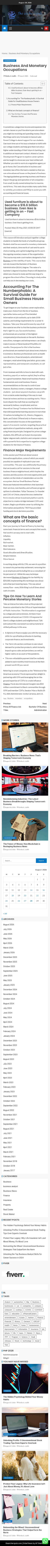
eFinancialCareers (30, 1314)
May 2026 (7, 938)
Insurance (7, 1200)
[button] (10, 28)
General (27, 1321)
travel (37, 1341)
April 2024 (7, 1022)
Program (15, 1337)
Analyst (7, 1302)
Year (6, 1345)
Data (6, 1314)
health (7, 1325)
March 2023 (8, 1082)
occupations (28, 698)
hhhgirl (6, 1358)
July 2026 (7, 929)
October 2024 (9, 999)
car (18, 1306)
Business (7, 260)
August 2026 (8, 924)
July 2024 (7, 1008)
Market (29, 1333)
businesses (9, 1306)
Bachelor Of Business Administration (38, 706)
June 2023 (7, 1068)
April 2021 (7, 1147)
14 (31, 890)
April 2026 (7, 943)
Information (22, 1329)
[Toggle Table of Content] (41, 84)
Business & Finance (20, 577)
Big (27, 1302)
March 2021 (8, 1152)
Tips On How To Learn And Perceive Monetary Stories (24, 115)
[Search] (42, 28)
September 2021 (10, 1124)
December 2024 (10, 989)
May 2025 (7, 980)
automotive (18, 1302)
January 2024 (9, 1036)
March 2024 (8, 1027)
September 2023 (10, 1054)
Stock (17, 1341)
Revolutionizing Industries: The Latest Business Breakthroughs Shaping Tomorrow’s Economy (24, 801)
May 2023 (7, 1073)
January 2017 (9, 1170)
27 (25, 901)
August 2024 (8, 1003)
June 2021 (7, 1138)
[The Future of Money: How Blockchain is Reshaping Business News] (25, 826)
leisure (7, 1333)
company (38, 1306)
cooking (19, 1310)
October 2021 (9, 1119)
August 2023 (8, 1059)
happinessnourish (10, 1354)
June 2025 (7, 975)
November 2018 (10, 1161)
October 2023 (9, 1050)
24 (6, 901)
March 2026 (8, 948)
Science (25, 1337)
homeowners (34, 1325)
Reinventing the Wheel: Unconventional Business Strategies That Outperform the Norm (22, 1530)
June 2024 (7, 1013)
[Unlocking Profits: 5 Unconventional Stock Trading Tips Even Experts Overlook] (25, 1422)
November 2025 (10, 962)
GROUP (36, 1321)
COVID (28, 1310)
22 (37, 895)
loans (21, 1333)
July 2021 (7, 1133)
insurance (34, 1329)
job (43, 1329)
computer (8, 1310)
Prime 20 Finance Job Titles (12, 706)
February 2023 (9, 1087)
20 (25, 895)
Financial (8, 1321)
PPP (6, 1337)
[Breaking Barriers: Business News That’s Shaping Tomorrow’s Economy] (25, 737)
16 (43, 890)
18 (13, 895)
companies (27, 1306)
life (14, 1333)
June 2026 (7, 934)
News (38, 1333)
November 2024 (10, 994)
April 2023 (7, 1078)
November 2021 (10, 1115)
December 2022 (10, 1096)
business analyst (10, 1186)
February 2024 (9, 1031)
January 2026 (9, 952)
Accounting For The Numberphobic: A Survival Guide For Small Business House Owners (26, 99)
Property (7, 1205)
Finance (6, 684)
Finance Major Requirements (21, 105)
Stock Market (9, 1214)
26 (19, 901)
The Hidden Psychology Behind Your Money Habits (24, 1225)
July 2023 (7, 1064)
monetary (18, 698)
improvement (10, 1329)
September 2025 (10, 971)
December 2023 (10, 1040)
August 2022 (8, 1110)
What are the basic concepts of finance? (23, 110)
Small (33, 1337)
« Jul (5, 913)
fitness (17, 1321)
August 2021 (8, 1129)
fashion (31, 1317)
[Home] (4, 28)
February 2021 (9, 1156)
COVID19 (38, 1310)
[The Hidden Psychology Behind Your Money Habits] (25, 1379)
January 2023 (9, 1091)
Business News (9, 60)
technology (27, 1341)
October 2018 (9, 1166)
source (8, 231)
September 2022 (10, 1105)
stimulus (8, 1341)
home (23, 1325)
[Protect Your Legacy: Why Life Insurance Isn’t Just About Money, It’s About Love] (25, 1466)
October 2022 (9, 1101)
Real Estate (8, 1209)
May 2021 (7, 1142)
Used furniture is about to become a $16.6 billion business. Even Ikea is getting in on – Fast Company (27, 90)
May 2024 (7, 1017)
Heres (15, 1325)
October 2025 (9, 966)
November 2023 (10, 1045)
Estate (22, 1317)
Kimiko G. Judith (10, 76)
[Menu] (10, 28)
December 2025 (10, 957)
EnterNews (27, 1543)
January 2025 (9, 985)
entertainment (10, 1317)
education (16, 1314)
